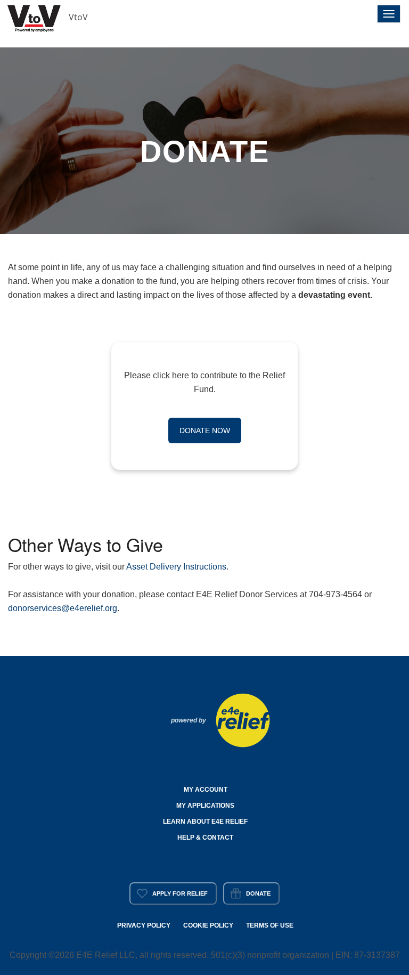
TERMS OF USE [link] (269, 925)
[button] (35, 17)
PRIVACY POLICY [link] (143, 925)
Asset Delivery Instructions (176, 566)
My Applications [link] (205, 805)
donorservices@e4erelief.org (62, 608)
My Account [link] (205, 789)
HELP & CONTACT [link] (205, 837)
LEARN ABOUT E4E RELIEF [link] (205, 821)
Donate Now (204, 430)
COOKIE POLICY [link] (208, 925)
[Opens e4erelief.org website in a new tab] (243, 719)
